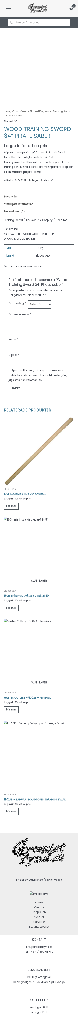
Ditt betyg (17, 303)
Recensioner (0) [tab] (14, 211)
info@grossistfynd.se (39, 947)
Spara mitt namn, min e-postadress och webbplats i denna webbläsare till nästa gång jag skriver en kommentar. (38, 375)
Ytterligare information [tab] (18, 204)
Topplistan (39, 912)
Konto (39, 902)
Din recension (20, 314)
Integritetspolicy (39, 927)
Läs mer (11, 506)
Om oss (39, 907)
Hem (7, 111)
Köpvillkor (39, 922)
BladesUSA (36, 111)
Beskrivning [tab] (11, 196)
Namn (13, 339)
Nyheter (39, 917)
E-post (14, 355)
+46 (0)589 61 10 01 (41, 952)
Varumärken (19, 111)
